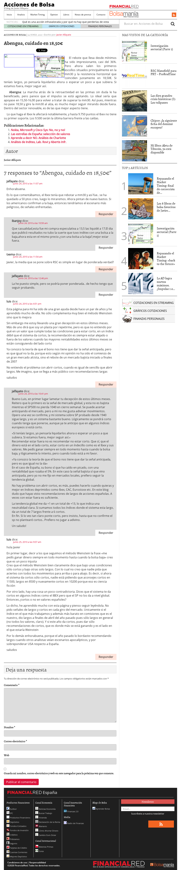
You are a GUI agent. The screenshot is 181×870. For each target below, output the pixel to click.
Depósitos (14, 822)
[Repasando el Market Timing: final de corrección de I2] (140, 183)
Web (6, 755)
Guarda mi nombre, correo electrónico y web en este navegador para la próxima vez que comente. (59, 773)
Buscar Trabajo (45, 813)
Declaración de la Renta (49, 822)
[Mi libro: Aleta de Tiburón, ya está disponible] (134, 150)
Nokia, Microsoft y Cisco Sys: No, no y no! (38, 130)
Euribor (13, 809)
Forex (41, 851)
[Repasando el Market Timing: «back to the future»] (140, 258)
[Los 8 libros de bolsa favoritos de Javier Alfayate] (140, 208)
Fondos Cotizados (17, 826)
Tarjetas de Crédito (18, 847)
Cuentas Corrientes (18, 852)
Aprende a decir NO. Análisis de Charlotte (38, 138)
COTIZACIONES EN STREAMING (23, 26)
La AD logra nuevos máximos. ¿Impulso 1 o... (166, 283)
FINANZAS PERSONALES (100, 26)
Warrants (42, 826)
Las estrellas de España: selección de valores (40, 134)
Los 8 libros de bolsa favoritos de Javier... (166, 207)
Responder (106, 214)
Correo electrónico (15, 741)
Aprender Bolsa (102, 808)
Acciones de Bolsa (29, 4)
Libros (66, 14)
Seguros (13, 843)
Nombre (9, 727)
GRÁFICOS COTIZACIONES (61, 26)
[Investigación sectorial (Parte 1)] (134, 51)
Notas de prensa (83, 14)
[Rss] (174, 15)
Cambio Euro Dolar (47, 835)
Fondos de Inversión (19, 830)
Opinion (54, 14)
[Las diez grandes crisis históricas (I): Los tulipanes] (134, 101)
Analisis (21, 14)
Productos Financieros (19, 817)
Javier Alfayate (63, 34)
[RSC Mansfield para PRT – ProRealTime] (134, 76)
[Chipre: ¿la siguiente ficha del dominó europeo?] (134, 125)
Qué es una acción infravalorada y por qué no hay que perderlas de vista (65, 22)
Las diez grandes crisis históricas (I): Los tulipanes (163, 99)
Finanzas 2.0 (72, 811)
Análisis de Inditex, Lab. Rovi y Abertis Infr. (38, 142)
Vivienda (42, 817)
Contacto (101, 14)
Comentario (11, 685)
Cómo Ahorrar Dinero (48, 830)
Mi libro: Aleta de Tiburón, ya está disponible (162, 149)
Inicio (9, 14)
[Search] (172, 24)
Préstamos (14, 839)
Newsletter (148, 801)
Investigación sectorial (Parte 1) (162, 47)
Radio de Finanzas (75, 823)
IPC (11, 813)
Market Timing (37, 14)
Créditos (13, 834)
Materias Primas (45, 846)
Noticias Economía (47, 809)
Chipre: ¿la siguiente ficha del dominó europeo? (164, 124)
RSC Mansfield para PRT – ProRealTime (163, 72)
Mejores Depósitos (18, 856)
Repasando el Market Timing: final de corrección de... (166, 185)
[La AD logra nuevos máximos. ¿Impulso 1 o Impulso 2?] (140, 283)
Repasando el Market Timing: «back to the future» (166, 258)
